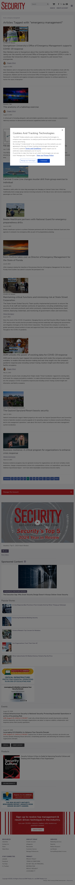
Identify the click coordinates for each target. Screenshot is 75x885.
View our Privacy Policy (45, 155)
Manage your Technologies (28, 160)
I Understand (43, 160)
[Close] (62, 130)
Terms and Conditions (33, 149)
